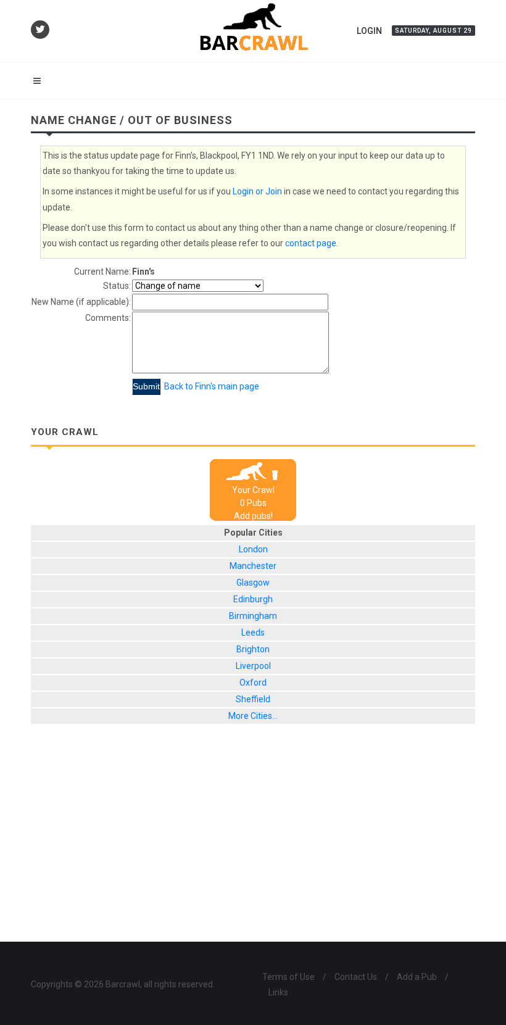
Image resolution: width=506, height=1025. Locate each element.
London (253, 549)
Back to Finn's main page (211, 386)
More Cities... (253, 716)
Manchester (253, 566)
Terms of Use (288, 977)
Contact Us (355, 977)
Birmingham (253, 616)
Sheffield (253, 699)
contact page (310, 243)
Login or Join (257, 191)
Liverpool (253, 666)
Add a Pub (417, 977)
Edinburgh (253, 599)
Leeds (253, 632)
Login (369, 31)
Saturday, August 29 (433, 30)
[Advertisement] (253, 842)
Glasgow (253, 582)
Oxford (253, 682)
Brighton (253, 649)
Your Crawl (253, 490)
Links (278, 992)
